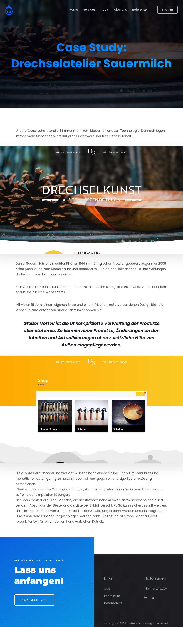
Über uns (120, 10)
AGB (107, 589)
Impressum (112, 596)
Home (73, 10)
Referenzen (140, 10)
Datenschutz (113, 603)
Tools (105, 10)
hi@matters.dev (155, 589)
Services (89, 10)
